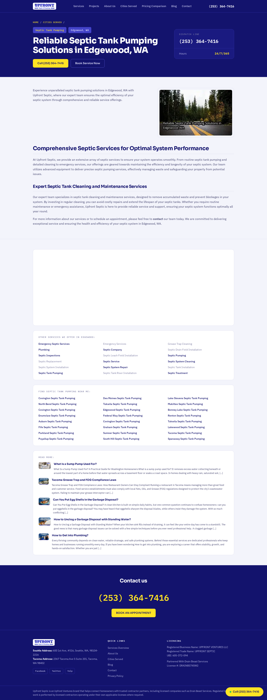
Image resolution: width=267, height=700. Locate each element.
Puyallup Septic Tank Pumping (56, 438)
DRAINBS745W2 (188, 665)
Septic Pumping (177, 355)
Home (36, 22)
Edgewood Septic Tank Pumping (121, 409)
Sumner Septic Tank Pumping (120, 433)
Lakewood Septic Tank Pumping (186, 427)
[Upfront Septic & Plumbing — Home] (44, 6)
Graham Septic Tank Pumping (120, 427)
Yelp (69, 671)
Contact (186, 6)
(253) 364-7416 (221, 6)
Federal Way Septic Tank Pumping (123, 415)
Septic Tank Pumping (51, 373)
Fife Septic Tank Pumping (53, 427)
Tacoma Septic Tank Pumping (185, 433)
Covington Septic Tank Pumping (57, 398)
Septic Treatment (178, 373)
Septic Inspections (49, 355)
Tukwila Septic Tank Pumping (120, 404)
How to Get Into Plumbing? (70, 535)
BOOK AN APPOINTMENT (133, 612)
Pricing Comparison (154, 6)
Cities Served (128, 6)
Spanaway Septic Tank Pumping (186, 438)
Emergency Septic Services (54, 343)
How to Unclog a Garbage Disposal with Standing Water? (92, 519)
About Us (109, 6)
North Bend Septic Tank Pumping (57, 404)
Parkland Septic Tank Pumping (56, 433)
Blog (174, 6)
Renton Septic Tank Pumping (184, 415)
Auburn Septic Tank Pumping (55, 421)
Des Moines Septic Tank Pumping (122, 398)
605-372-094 (180, 655)
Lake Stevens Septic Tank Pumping (188, 398)
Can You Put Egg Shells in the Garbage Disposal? (85, 499)
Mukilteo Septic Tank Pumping (185, 404)
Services (78, 6)
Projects (94, 6)
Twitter (56, 671)
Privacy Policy (115, 676)
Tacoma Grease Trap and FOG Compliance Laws (84, 480)
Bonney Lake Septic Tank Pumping (188, 409)
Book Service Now (87, 63)
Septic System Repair (115, 367)
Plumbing (44, 349)
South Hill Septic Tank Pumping (121, 438)
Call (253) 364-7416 (50, 63)
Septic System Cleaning (181, 361)
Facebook (40, 671)
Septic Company (112, 349)
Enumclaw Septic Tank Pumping (57, 415)
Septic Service (111, 361)
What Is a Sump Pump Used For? (75, 464)
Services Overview (118, 647)
